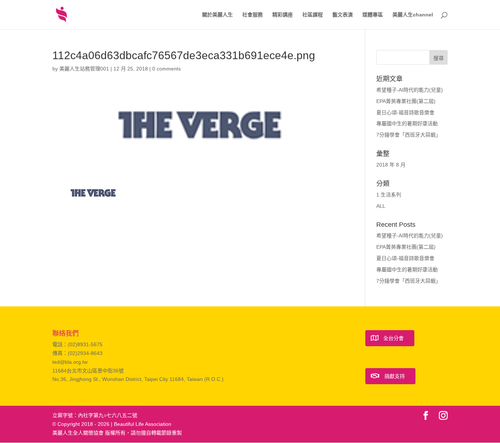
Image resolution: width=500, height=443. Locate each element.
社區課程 (312, 15)
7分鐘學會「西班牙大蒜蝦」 (408, 135)
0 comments (166, 69)
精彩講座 (282, 15)
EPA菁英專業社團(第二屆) (406, 101)
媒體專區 (372, 15)
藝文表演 (342, 15)
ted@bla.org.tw (69, 362)
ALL (380, 206)
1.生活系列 (388, 195)
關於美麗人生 (217, 15)
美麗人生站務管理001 (84, 69)
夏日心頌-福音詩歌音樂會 (405, 112)
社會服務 (252, 15)
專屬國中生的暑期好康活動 (407, 123)
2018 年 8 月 (391, 165)
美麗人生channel (412, 15)
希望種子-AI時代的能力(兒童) (409, 90)
